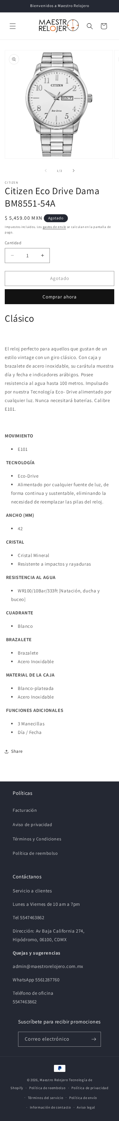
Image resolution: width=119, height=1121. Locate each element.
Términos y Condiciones (37, 839)
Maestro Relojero (54, 1080)
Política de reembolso (35, 853)
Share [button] (17, 751)
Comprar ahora (60, 297)
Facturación (25, 810)
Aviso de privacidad (32, 824)
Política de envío (83, 1097)
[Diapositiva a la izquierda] (46, 171)
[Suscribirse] (94, 1039)
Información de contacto (50, 1107)
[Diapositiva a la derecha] (74, 171)
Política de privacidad (89, 1088)
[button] (13, 26)
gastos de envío (54, 227)
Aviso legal (86, 1107)
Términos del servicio (45, 1097)
